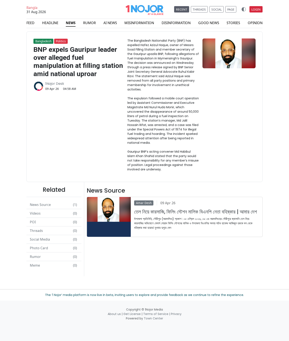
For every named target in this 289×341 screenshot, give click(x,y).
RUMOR (89, 23)
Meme (53, 265)
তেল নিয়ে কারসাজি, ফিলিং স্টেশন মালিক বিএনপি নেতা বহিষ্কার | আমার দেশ (195, 212)
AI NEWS (110, 23)
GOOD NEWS (208, 23)
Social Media (53, 239)
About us (114, 314)
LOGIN (256, 9)
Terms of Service (155, 314)
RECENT (181, 9)
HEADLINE (50, 23)
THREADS (199, 9)
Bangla (31, 8)
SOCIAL (216, 9)
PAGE (230, 9)
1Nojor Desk (54, 84)
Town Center (153, 318)
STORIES (233, 23)
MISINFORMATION (139, 23)
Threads (53, 230)
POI (53, 222)
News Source (53, 204)
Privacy (176, 314)
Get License (132, 314)
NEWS (71, 23)
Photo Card (53, 248)
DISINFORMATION (176, 23)
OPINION (255, 23)
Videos (53, 213)
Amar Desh (143, 203)
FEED (30, 23)
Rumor (53, 256)
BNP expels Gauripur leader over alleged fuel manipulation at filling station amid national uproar (78, 61)
